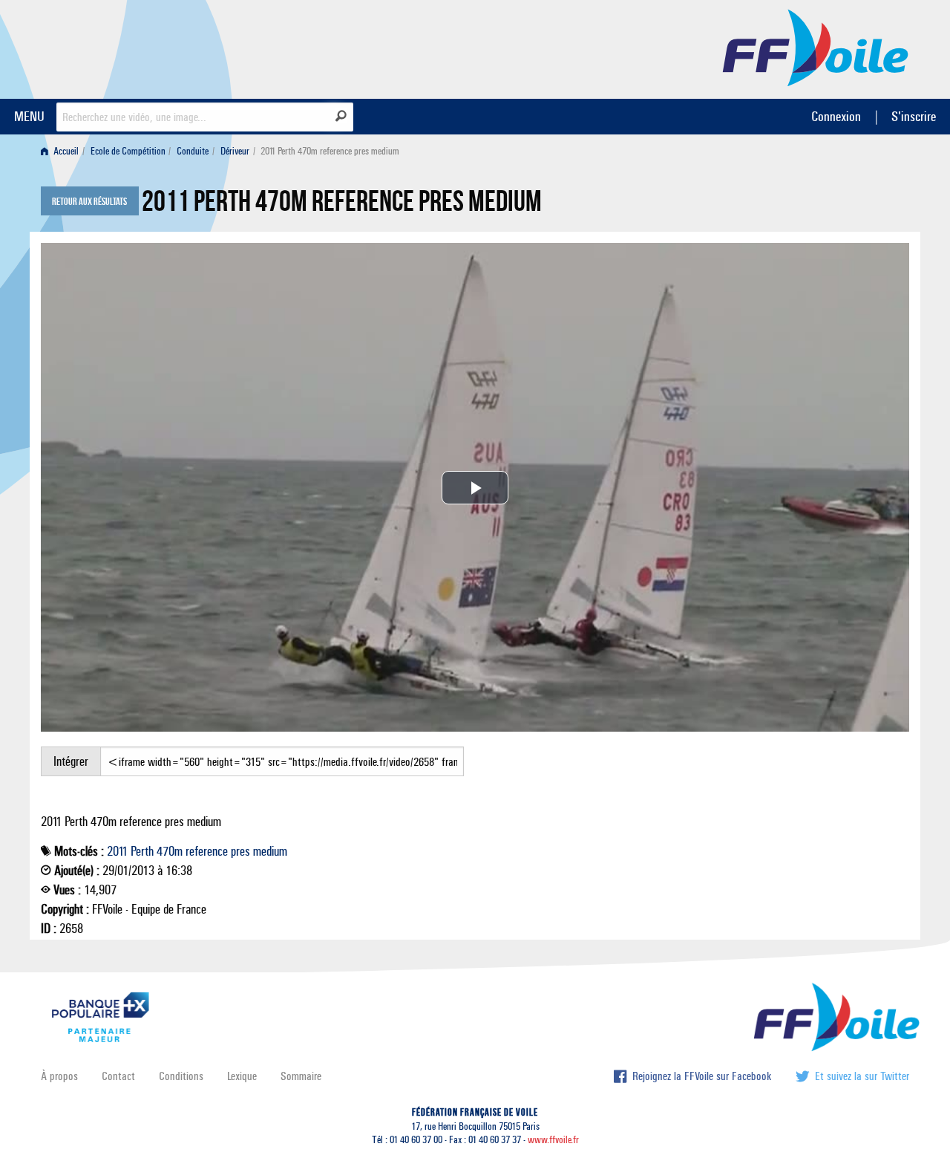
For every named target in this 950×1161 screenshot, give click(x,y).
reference (207, 851)
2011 (117, 851)
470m (170, 851)
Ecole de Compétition (128, 151)
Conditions (181, 1076)
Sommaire (301, 1076)
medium (270, 851)
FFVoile (815, 46)
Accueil (65, 151)
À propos (59, 1076)
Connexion (836, 116)
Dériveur (234, 151)
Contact (118, 1076)
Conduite (193, 151)
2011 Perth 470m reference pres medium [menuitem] (330, 151)
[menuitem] (63, 151)
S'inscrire (913, 116)
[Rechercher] (341, 115)
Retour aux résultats (89, 202)
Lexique (242, 1076)
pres (240, 851)
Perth (142, 851)
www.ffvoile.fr (553, 1140)
